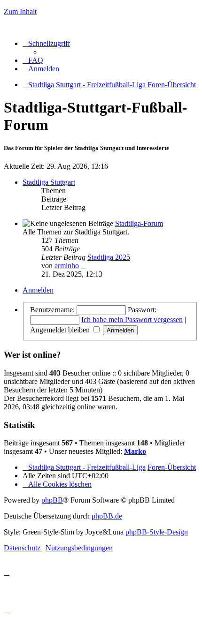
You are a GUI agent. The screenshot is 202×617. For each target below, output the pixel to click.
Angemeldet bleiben (61, 330)
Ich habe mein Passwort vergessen (132, 320)
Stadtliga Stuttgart (49, 182)
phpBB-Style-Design (156, 532)
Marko (135, 451)
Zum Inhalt (20, 11)
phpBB (52, 500)
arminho (66, 266)
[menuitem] (33, 60)
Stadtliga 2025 (108, 257)
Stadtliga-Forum (139, 223)
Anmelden (38, 290)
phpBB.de (107, 516)
